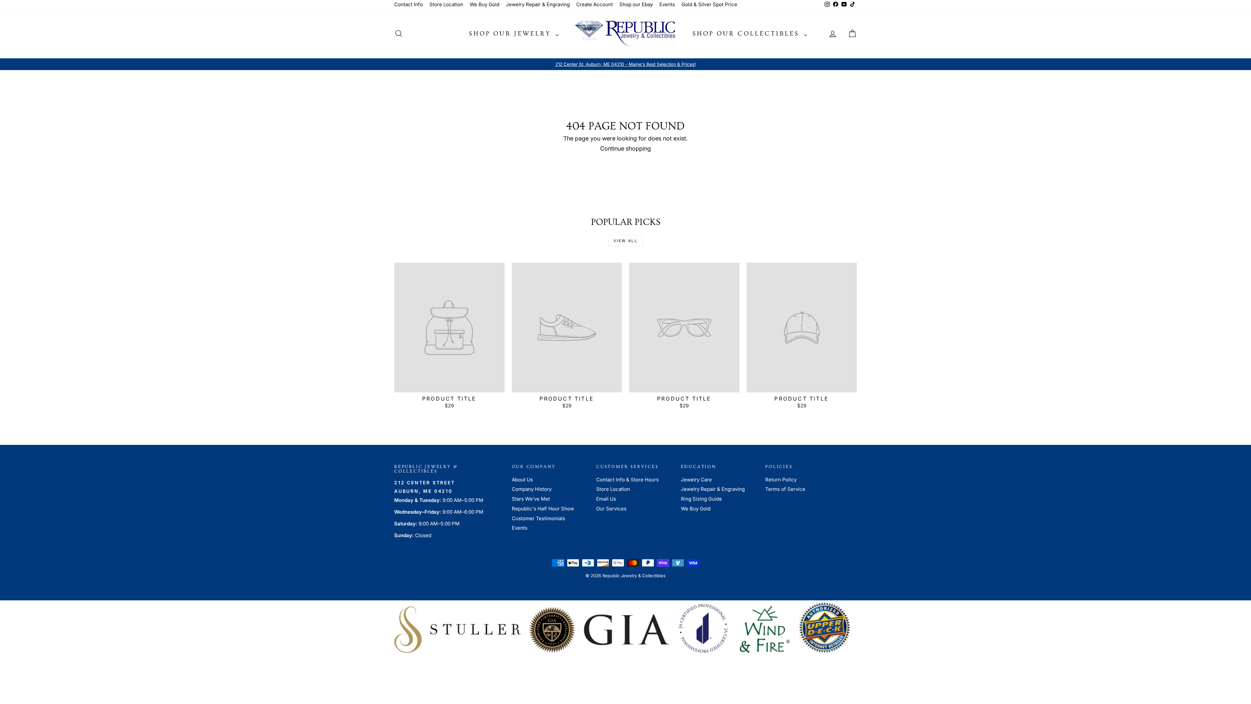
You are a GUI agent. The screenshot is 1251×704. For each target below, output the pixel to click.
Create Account (594, 4)
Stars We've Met (531, 499)
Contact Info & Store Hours (627, 480)
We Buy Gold (484, 4)
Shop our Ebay (636, 4)
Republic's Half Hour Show (543, 509)
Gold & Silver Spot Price (709, 4)
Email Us (606, 499)
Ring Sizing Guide (701, 499)
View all (625, 240)
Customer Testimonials (538, 518)
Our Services (611, 509)
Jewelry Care (696, 480)
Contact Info (408, 4)
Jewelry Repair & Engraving (538, 4)
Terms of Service (785, 489)
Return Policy (781, 480)
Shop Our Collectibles (747, 33)
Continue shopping (625, 148)
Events (667, 4)
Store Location (446, 4)
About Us (522, 480)
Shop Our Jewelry (511, 33)
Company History (532, 489)
